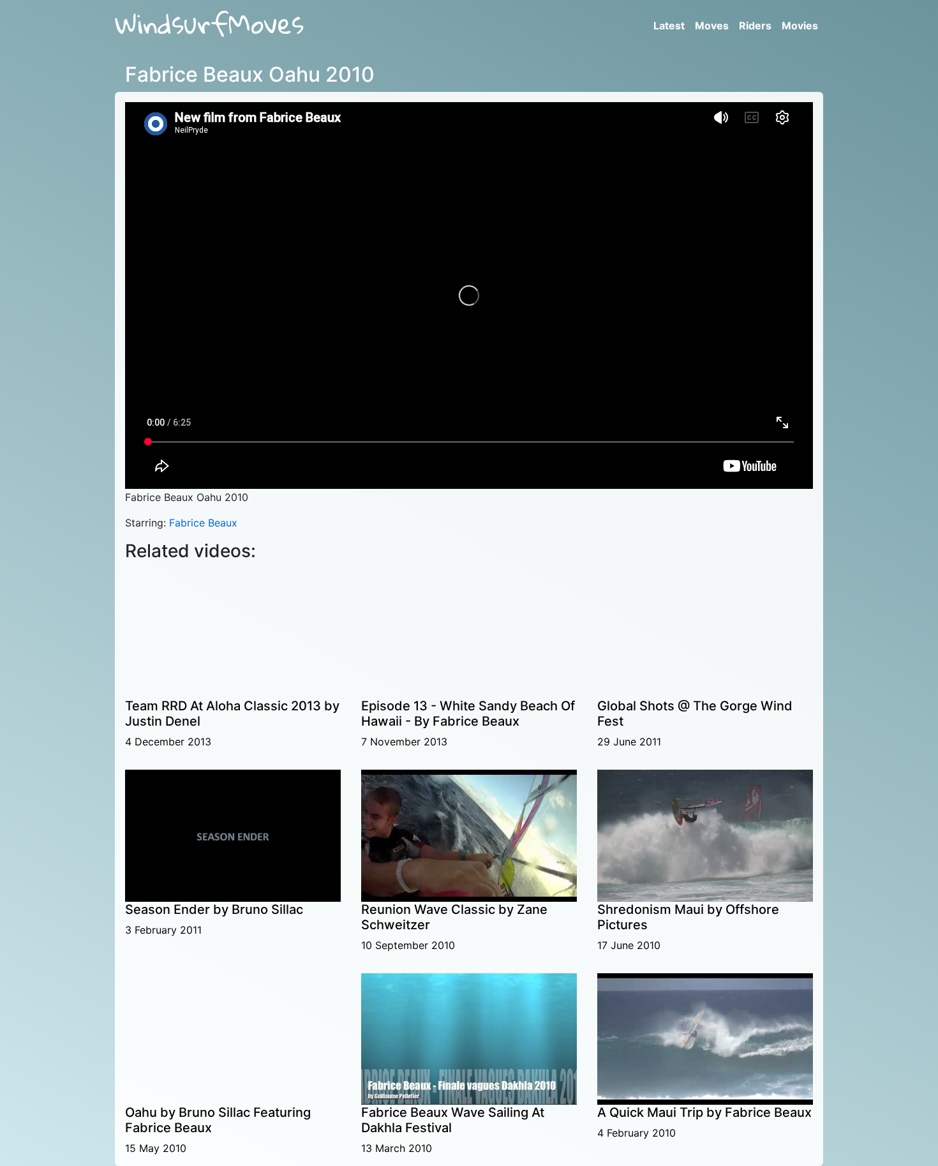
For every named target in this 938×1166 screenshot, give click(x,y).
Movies (800, 25)
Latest (669, 25)
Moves (712, 25)
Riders (755, 25)
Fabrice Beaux (203, 522)
